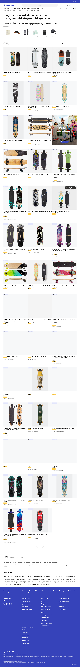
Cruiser (8, 36)
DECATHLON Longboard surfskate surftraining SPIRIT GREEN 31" (39, 320)
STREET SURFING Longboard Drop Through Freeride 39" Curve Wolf (14, 212)
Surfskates (26, 36)
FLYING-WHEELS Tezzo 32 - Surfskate (36, 249)
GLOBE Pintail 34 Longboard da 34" (35, 392)
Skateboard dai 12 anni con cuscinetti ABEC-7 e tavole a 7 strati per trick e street (43, 578)
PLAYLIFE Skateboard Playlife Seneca (11, 464)
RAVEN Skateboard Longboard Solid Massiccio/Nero (39, 140)
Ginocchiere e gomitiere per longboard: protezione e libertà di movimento (17, 582)
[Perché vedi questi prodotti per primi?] (62, 43)
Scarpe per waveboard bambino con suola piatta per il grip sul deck (66, 579)
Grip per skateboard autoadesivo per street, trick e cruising (39, 579)
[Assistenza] (70, 5)
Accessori (45, 36)
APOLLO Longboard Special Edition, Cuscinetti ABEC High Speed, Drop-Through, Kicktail (14, 320)
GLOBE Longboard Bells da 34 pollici (36, 500)
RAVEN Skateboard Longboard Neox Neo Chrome (63, 428)
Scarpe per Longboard (17, 36)
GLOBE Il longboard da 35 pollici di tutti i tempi (38, 534)
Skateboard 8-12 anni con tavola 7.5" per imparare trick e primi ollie (16, 578)
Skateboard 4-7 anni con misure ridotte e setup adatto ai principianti (66, 578)
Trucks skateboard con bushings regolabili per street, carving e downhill (17, 574)
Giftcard (74, 8)
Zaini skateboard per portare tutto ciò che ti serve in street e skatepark (42, 584)
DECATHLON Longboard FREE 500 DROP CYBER (38, 174)
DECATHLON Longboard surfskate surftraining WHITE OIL (39, 73)
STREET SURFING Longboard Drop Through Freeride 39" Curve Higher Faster (14, 535)
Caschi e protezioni (54, 36)
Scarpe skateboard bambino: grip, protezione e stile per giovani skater (17, 579)
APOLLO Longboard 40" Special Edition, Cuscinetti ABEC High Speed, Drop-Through (63, 175)
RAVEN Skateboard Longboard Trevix (11, 174)
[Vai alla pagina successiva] (43, 547)
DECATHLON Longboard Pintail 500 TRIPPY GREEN (39, 285)
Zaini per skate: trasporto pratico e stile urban (12, 584)
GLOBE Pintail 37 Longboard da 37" (35, 428)
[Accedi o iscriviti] (72, 5)
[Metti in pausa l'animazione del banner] (74, 1)
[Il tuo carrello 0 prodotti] (75, 5)
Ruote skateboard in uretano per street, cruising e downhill (39, 574)
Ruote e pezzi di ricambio (35, 37)
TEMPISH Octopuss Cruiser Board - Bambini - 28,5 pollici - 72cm (14, 501)
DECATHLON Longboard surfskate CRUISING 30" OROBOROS (63, 73)
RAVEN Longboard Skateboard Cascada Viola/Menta (64, 285)
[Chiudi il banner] (76, 1)
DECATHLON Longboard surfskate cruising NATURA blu (40, 211)
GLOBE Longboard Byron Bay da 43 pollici (12, 140)
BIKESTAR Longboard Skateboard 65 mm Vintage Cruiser (14, 250)
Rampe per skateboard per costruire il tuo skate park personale (40, 576)
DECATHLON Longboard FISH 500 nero (11, 72)
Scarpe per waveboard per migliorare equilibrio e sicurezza (64, 581)
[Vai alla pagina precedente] (36, 547)
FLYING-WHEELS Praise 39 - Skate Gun (60, 106)
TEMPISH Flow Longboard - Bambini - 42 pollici (62, 392)
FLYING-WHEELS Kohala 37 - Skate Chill (11, 356)
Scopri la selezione (64, 141)
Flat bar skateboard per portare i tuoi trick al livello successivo (15, 576)
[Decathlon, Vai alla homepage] (8, 5)
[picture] (15, 59)
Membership (68, 8)
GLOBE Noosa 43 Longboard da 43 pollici (61, 500)
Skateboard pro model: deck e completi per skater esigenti (64, 582)
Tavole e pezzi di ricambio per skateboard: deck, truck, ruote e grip (66, 574)
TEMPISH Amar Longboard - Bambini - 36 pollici (38, 356)
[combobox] (73, 43)
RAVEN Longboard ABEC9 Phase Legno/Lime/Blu (14, 285)
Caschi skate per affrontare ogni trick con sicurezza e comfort (40, 581)
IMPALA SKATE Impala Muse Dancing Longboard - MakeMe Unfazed (39, 107)
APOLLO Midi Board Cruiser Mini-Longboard (12, 392)
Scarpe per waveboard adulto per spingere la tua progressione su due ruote (43, 582)
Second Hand (62, 8)
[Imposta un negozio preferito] (67, 5)
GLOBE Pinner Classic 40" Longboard (11, 106)
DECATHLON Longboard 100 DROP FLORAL (61, 211)
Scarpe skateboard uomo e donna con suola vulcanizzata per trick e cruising (18, 581)
